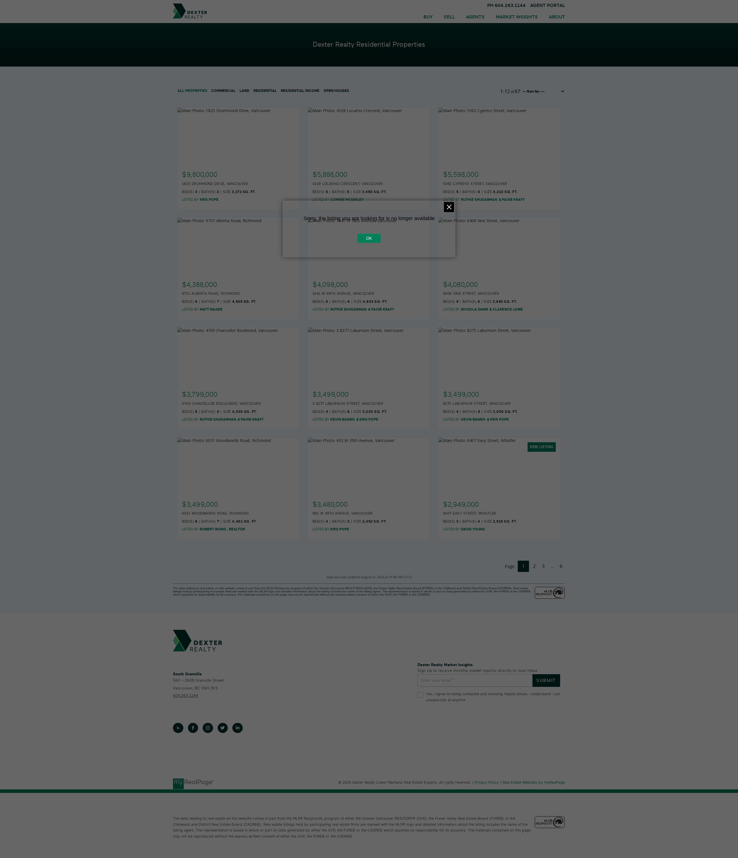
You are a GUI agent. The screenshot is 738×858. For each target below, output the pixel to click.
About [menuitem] (557, 17)
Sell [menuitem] (449, 17)
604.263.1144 (185, 695)
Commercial (223, 91)
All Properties (192, 91)
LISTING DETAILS (239, 171)
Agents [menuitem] (475, 17)
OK (369, 238)
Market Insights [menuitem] (517, 17)
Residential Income (300, 91)
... (552, 566)
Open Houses (336, 91)
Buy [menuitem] (428, 17)
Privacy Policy (487, 783)
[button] (178, 728)
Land (244, 91)
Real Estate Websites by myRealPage (533, 783)
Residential (265, 91)
